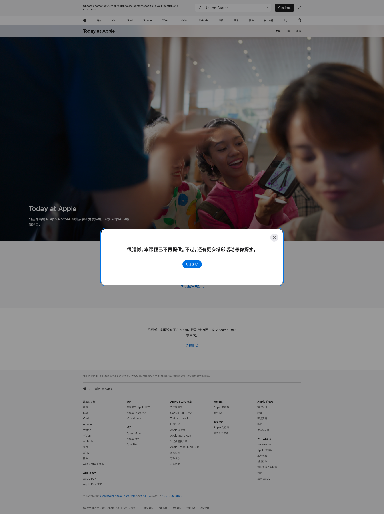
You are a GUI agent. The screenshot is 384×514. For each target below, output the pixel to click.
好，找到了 (192, 264)
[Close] (274, 237)
